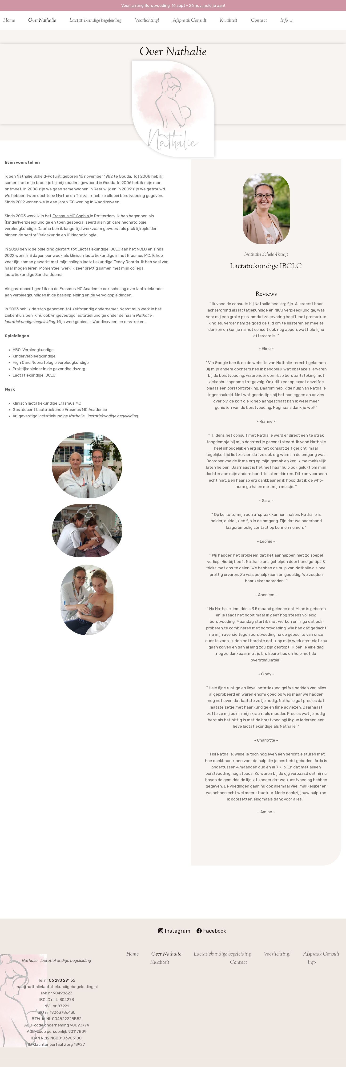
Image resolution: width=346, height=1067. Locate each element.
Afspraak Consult (189, 20)
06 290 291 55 (62, 980)
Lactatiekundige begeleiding (95, 20)
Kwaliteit (228, 20)
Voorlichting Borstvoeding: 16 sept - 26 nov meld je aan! (173, 5)
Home (9, 20)
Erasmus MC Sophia (71, 215)
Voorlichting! (147, 20)
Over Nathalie (42, 20)
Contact (259, 20)
